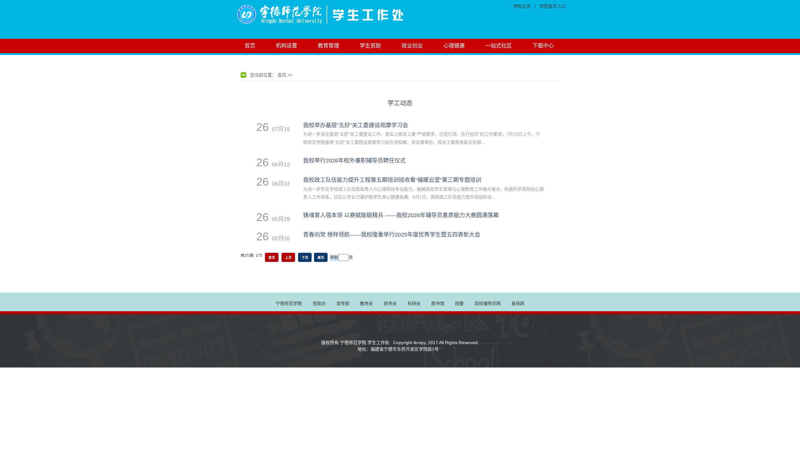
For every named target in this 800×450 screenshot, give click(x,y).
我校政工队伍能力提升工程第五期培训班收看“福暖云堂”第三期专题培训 (392, 180)
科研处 (414, 303)
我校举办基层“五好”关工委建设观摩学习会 (355, 125)
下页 (305, 257)
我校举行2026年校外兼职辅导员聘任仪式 (354, 161)
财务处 (390, 303)
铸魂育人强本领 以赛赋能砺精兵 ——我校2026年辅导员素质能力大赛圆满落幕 (401, 215)
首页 (282, 75)
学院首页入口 (552, 6)
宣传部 (342, 303)
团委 (459, 303)
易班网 (517, 303)
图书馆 (437, 303)
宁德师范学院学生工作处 (345, 19)
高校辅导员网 (487, 303)
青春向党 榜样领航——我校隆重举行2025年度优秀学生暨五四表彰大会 (391, 235)
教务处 (366, 303)
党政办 (319, 303)
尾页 (321, 257)
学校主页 (522, 6)
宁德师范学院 (289, 303)
